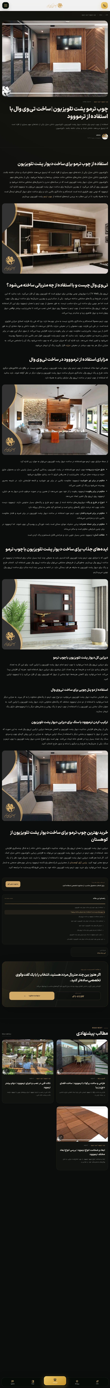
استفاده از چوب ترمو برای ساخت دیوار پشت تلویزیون (89, 908)
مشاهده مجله (6, 1034)
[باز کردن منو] (5, 5)
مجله (100, 15)
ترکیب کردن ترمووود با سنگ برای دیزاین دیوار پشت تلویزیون (86, 935)
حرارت (68, 345)
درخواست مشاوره (32, 996)
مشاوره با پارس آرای (13, 884)
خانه (107, 15)
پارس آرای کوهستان (78, 862)
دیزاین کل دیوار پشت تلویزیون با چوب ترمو (90, 926)
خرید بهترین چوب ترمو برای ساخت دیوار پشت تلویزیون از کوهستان (85, 939)
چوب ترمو (48, 196)
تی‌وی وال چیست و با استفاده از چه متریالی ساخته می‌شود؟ (87, 912)
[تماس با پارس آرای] (104, 5)
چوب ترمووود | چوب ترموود (89, 15)
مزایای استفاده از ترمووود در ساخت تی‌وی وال (91, 917)
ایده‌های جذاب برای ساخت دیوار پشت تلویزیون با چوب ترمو (87, 921)
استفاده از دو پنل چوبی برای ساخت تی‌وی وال (89, 930)
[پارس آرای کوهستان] (55, 5)
